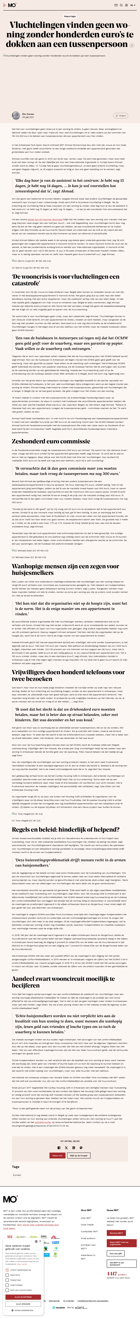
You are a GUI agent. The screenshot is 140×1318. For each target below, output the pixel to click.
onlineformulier (43, 1122)
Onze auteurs (88, 1238)
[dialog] (23, 1276)
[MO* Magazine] (12, 5)
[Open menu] (4, 5)
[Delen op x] (66, 1147)
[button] (23, 1310)
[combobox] (36, 1241)
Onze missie (87, 1224)
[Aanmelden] (126, 5)
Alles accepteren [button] (23, 1297)
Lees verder (22, 1264)
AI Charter (68, 1300)
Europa (17, 1175)
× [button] (40, 1241)
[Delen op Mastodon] (81, 1147)
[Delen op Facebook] (58, 1147)
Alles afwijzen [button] (23, 1304)
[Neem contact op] (116, 5)
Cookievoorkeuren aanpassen (93, 1300)
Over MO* (86, 1218)
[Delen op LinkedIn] (73, 1147)
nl (131, 5)
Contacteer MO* (89, 1231)
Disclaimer (54, 1300)
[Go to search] (121, 5)
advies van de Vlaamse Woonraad (45, 219)
